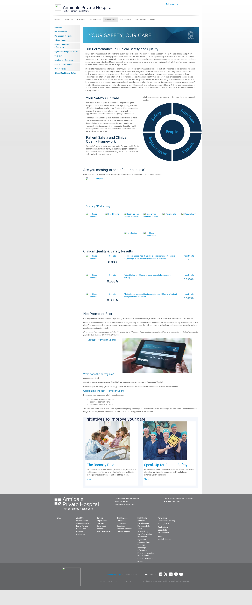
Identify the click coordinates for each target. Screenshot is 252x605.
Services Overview (124, 529)
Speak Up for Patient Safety (165, 465)
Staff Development (104, 531)
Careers (81, 20)
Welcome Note (82, 521)
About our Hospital (83, 523)
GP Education (163, 533)
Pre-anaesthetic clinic (63, 36)
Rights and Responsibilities (66, 51)
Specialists (162, 530)
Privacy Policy (60, 69)
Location (79, 531)
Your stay (58, 56)
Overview (58, 27)
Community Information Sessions (121, 523)
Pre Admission (61, 32)
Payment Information (63, 64)
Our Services (95, 20)
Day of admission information (62, 45)
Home (57, 20)
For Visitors (125, 20)
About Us (68, 20)
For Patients (110, 20)
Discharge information (64, 60)
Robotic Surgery (123, 531)
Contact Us (172, 4)
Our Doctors (140, 20)
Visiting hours (163, 523)
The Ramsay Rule (100, 465)
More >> (90, 479)
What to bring (60, 40)
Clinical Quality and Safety (65, 73)
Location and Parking (166, 521)
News (152, 20)
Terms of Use (130, 574)
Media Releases (164, 539)
